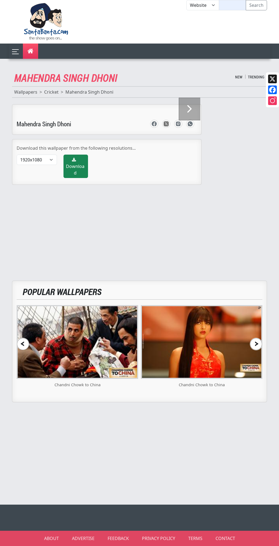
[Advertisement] (186, 27)
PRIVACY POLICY (158, 538)
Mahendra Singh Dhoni (89, 92)
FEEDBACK (118, 538)
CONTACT (225, 538)
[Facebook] (272, 89)
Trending (256, 76)
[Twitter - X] (166, 124)
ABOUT (51, 538)
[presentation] (23, 344)
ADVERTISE (83, 538)
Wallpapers (25, 92)
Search (256, 5)
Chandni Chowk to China (77, 384)
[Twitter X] (272, 78)
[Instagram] (272, 100)
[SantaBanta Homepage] (46, 21)
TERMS (195, 538)
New (238, 76)
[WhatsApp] (190, 124)
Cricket (51, 92)
